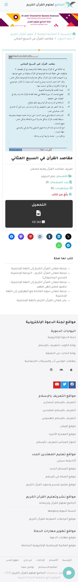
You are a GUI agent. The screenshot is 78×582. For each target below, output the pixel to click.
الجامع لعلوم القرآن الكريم (28, 573)
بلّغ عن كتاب (60, 194)
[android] (61, 370)
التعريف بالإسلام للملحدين (59, 410)
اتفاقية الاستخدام (47, 567)
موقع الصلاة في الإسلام (60, 476)
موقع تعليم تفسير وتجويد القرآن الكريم (51, 484)
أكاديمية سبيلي (66, 461)
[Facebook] (72, 384)
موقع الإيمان (68, 426)
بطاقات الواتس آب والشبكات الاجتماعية (50, 361)
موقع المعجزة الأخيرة (62, 434)
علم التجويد (48, 176)
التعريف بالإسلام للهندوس (59, 418)
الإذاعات (40, 560)
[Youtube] (57, 384)
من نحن (27, 560)
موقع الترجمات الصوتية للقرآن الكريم (52, 519)
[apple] (72, 370)
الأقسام (53, 560)
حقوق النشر (12, 560)
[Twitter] (64, 384)
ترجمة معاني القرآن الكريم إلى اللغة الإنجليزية (39, 268)
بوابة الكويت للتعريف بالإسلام (57, 345)
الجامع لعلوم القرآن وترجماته (57, 503)
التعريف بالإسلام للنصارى (59, 402)
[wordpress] (51, 370)
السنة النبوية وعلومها (62, 511)
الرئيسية (67, 560)
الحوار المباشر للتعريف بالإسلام (56, 442)
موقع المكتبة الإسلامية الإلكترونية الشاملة (48, 545)
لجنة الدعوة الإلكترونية (62, 337)
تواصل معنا (27, 567)
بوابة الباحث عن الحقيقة (61, 353)
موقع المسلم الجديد (63, 469)
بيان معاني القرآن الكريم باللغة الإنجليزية (42, 300)
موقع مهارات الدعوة (63, 537)
